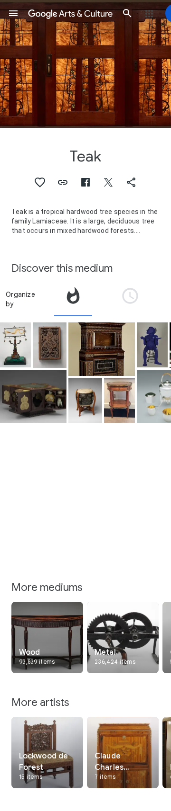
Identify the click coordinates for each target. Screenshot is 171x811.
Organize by (20, 299)
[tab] (73, 299)
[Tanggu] (85, 400)
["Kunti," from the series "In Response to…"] (152, 344)
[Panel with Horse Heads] (49, 345)
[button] (13, 13)
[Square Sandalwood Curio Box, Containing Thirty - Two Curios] (33, 396)
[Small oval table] (119, 400)
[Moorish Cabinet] (101, 349)
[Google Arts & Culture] (70, 13)
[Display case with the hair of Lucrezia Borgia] (15, 344)
